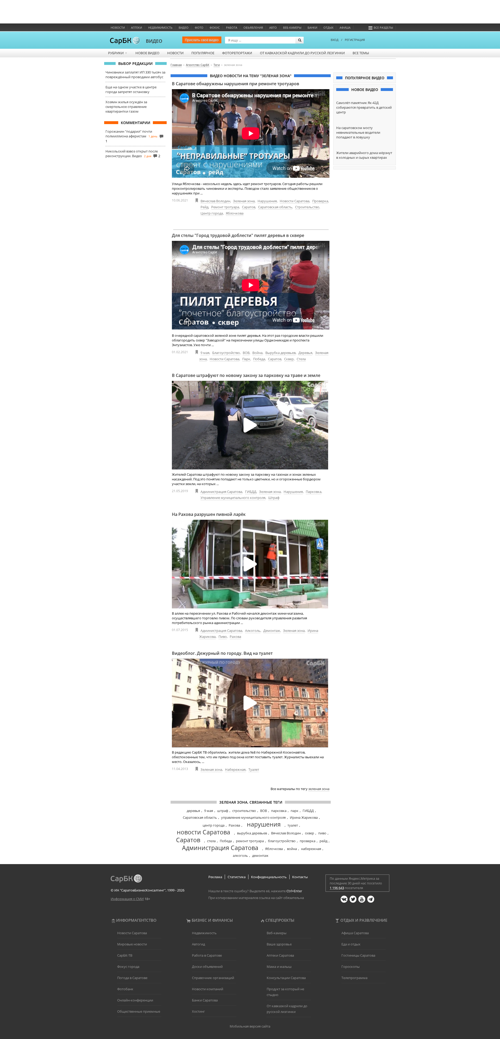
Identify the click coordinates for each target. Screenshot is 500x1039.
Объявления (253, 27)
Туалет (253, 769)
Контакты (300, 877)
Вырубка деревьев (280, 352)
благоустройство (282, 841)
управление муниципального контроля (253, 817)
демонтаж (260, 855)
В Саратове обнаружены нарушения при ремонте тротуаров (235, 84)
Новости (118, 27)
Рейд (204, 207)
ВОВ (246, 352)
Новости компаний (207, 989)
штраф (222, 810)
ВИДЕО (154, 41)
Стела (301, 359)
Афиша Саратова (355, 933)
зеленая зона (318, 788)
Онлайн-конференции (135, 1000)
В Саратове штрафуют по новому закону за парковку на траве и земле (246, 375)
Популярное (202, 53)
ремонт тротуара (250, 841)
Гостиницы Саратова (358, 955)
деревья (193, 810)
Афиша (345, 27)
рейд (323, 841)
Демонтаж (271, 630)
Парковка (313, 491)
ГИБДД (250, 491)
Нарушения (267, 201)
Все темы (361, 53)
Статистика (237, 877)
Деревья (305, 352)
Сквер (289, 359)
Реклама (215, 877)
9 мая (205, 352)
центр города (213, 825)
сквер (309, 833)
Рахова (235, 636)
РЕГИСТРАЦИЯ (355, 40)
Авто (273, 27)
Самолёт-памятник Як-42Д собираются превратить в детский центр (364, 107)
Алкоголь (252, 630)
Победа (259, 359)
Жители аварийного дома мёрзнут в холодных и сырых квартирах (364, 155)
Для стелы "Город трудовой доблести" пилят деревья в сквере (238, 235)
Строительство (307, 207)
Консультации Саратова (286, 977)
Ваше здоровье (279, 944)
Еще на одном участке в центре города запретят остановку (131, 89)
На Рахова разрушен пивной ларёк (209, 514)
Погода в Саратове (132, 977)
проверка (307, 841)
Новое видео (147, 53)
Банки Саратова (205, 1000)
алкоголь (240, 855)
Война (257, 352)
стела (211, 841)
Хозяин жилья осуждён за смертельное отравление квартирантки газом (126, 107)
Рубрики (118, 53)
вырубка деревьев (252, 833)
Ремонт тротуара (225, 207)
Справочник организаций (213, 977)
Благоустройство (226, 352)
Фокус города (128, 966)
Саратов (248, 207)
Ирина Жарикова (304, 817)
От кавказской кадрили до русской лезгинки (302, 53)
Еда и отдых (350, 944)
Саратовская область (275, 207)
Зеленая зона (244, 201)
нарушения (264, 824)
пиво (322, 833)
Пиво (222, 636)
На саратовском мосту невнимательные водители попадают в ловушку (358, 132)
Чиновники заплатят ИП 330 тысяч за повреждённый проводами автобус (135, 74)
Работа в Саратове (207, 955)
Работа (231, 27)
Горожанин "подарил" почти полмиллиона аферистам (128, 133)
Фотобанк (125, 989)
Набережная (235, 769)
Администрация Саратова (221, 491)
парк (294, 810)
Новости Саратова (294, 201)
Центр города (212, 213)
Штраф (273, 497)
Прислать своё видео (202, 40)
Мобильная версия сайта (250, 1026)
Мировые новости (132, 944)
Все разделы (383, 27)
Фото (199, 27)
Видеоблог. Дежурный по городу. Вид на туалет (222, 653)
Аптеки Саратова (280, 955)
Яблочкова (234, 213)
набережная (311, 848)
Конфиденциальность (269, 877)
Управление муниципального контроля (233, 497)
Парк (246, 359)
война (292, 848)
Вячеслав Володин (215, 201)
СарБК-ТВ (124, 955)
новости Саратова (203, 832)
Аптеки (136, 27)
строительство (244, 810)
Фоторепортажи (237, 53)
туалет (293, 825)
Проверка (320, 201)
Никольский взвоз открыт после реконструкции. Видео (131, 153)
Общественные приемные (138, 1011)
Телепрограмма (354, 977)
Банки (312, 27)
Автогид (198, 944)
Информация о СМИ (127, 898)
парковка (278, 810)
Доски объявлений (207, 966)
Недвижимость (160, 27)
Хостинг (198, 1011)
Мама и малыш (279, 966)
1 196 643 (337, 887)
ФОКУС (215, 27)
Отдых (328, 27)
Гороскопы (350, 966)
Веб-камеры (292, 27)
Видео (184, 27)
